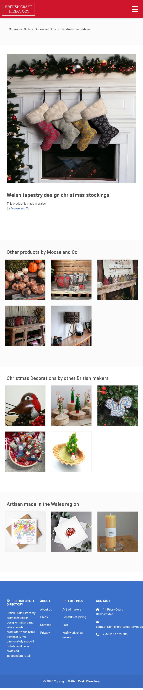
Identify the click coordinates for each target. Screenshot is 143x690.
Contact (45, 625)
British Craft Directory (84, 681)
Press (44, 617)
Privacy (45, 632)
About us (46, 609)
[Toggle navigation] (135, 9)
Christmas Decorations (75, 29)
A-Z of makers (71, 609)
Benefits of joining (74, 617)
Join (65, 625)
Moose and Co (20, 208)
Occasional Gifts (19, 29)
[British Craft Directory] (19, 9)
